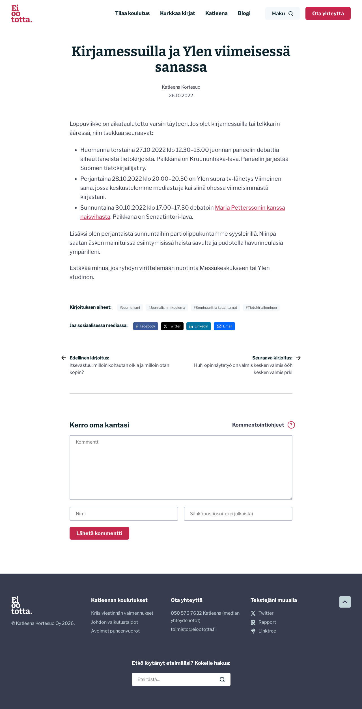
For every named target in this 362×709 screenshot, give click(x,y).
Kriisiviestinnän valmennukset (122, 613)
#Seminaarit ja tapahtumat (215, 307)
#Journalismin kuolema (166, 307)
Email (227, 326)
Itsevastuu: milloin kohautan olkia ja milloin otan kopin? (119, 365)
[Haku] (222, 679)
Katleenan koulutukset (119, 600)
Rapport (267, 622)
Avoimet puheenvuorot (115, 631)
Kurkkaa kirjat (177, 13)
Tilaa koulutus (132, 13)
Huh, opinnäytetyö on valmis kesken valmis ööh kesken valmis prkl (243, 365)
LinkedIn (201, 326)
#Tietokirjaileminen (261, 307)
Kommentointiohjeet (262, 425)
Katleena (216, 13)
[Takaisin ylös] (345, 602)
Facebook (147, 326)
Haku (278, 13)
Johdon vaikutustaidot (114, 622)
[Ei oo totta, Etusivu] (21, 13)
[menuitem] (132, 13)
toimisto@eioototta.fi (193, 629)
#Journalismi (130, 307)
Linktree (267, 631)
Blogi (244, 13)
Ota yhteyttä (328, 13)
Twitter (175, 326)
